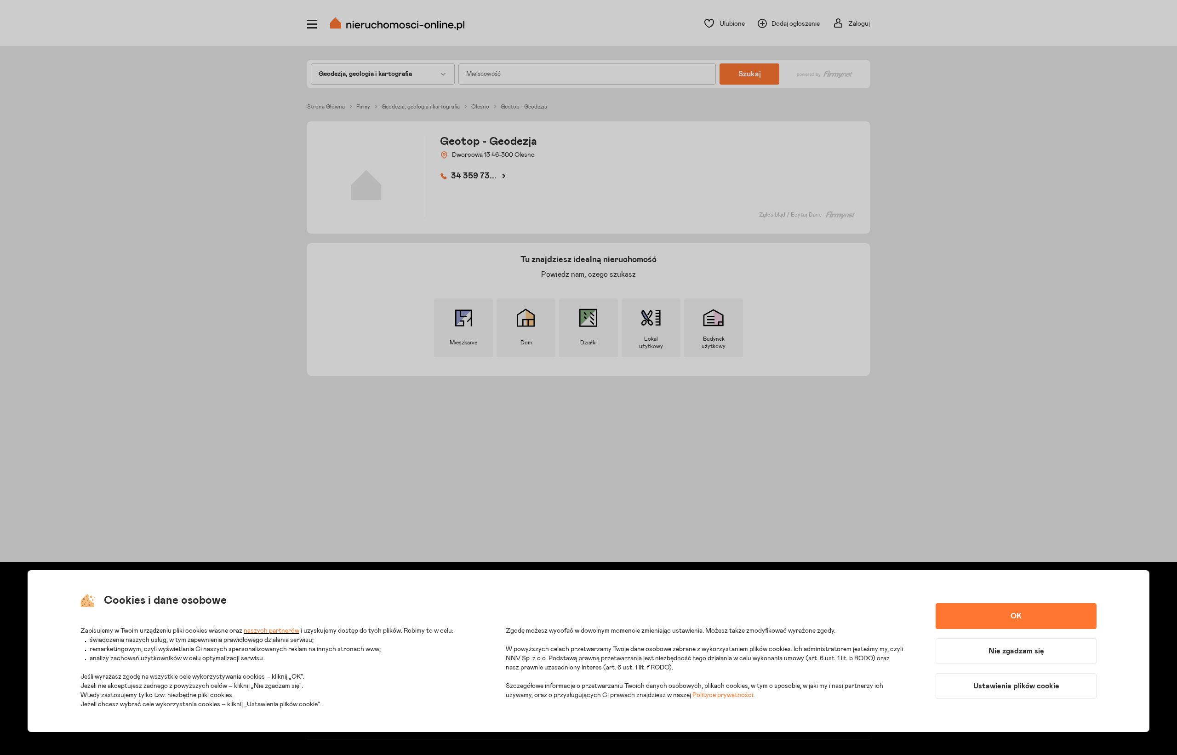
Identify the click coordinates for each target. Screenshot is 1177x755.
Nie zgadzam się (1016, 651)
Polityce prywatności (722, 695)
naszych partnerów (271, 631)
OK (1016, 616)
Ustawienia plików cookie (1016, 686)
